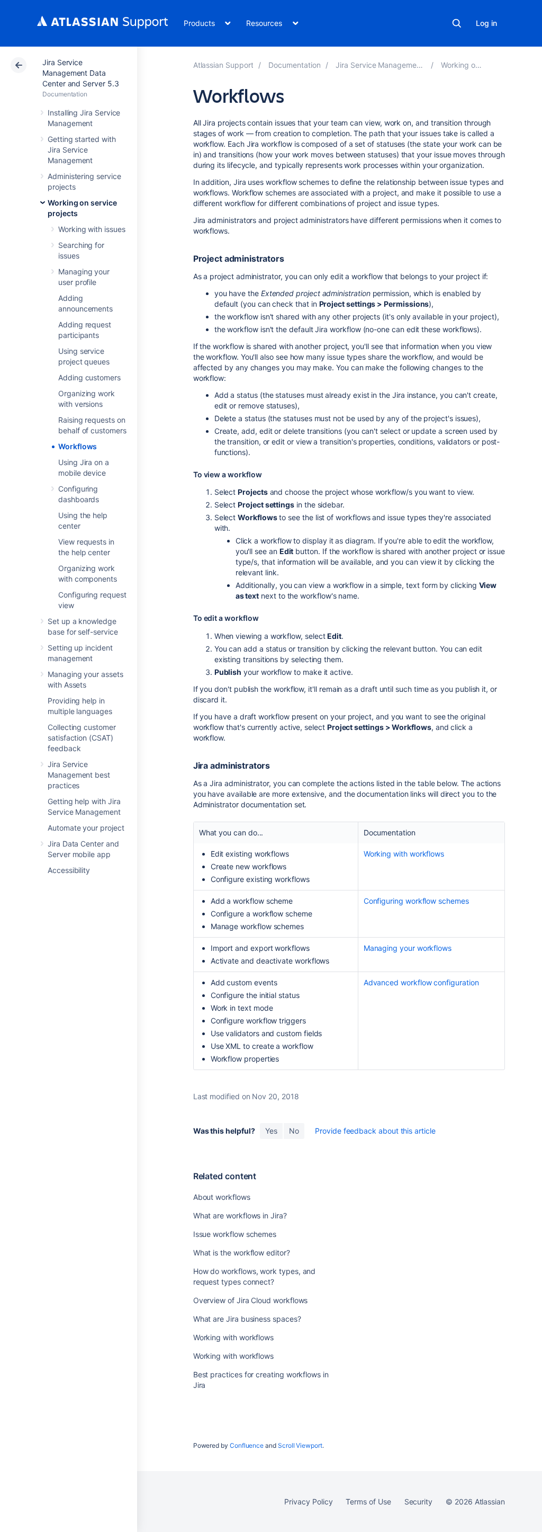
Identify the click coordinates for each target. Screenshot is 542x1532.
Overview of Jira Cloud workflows (250, 1300)
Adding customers (89, 377)
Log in (486, 23)
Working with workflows (404, 853)
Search (456, 23)
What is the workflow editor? (241, 1252)
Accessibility (69, 870)
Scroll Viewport (300, 1445)
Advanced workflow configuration (421, 982)
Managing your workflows (407, 947)
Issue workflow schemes (234, 1234)
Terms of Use (368, 1501)
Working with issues (91, 229)
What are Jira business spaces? (247, 1318)
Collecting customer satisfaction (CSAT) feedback (82, 738)
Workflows (77, 446)
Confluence (247, 1445)
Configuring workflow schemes (416, 900)
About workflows (221, 1196)
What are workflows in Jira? (240, 1215)
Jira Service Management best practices (79, 775)
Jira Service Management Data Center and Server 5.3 (80, 73)
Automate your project (86, 827)
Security (418, 1501)
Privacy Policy (308, 1501)
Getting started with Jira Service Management (82, 150)
